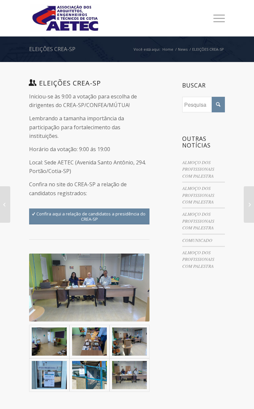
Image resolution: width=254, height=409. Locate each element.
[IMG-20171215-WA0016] (49, 341)
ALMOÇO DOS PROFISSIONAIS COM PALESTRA (198, 169)
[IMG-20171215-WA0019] (49, 375)
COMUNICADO (197, 240)
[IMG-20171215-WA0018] (129, 341)
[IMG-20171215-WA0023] (129, 375)
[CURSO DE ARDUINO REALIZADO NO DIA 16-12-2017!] (249, 204)
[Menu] (216, 18)
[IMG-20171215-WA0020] (89, 375)
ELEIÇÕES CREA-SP (52, 49)
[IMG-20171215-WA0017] (89, 341)
